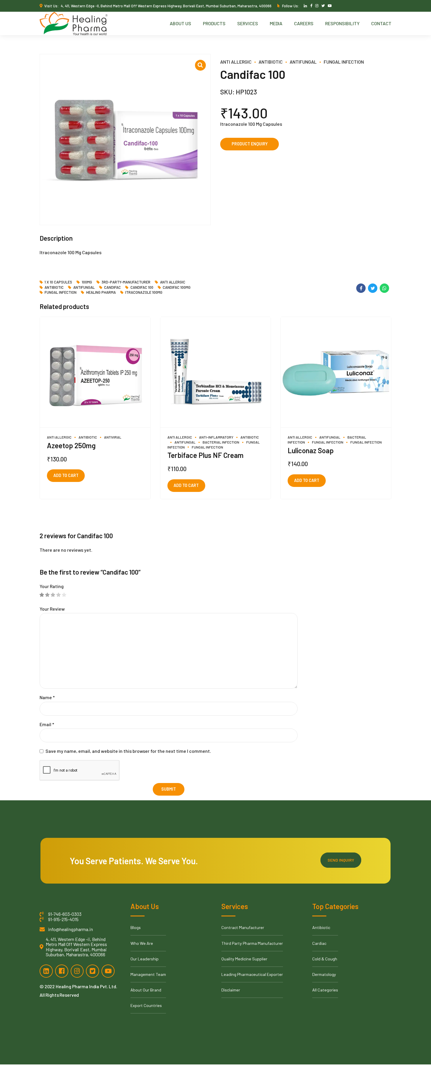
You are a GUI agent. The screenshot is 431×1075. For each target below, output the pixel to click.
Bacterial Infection (221, 442)
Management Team (148, 974)
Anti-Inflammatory (216, 437)
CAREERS (303, 23)
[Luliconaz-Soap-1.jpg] (336, 372)
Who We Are (141, 943)
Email (47, 724)
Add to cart (66, 475)
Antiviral (112, 437)
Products (214, 23)
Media (276, 23)
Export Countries (146, 1005)
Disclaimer (230, 989)
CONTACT (381, 23)
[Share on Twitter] (372, 288)
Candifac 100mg (177, 288)
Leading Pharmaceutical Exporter (252, 974)
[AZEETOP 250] (95, 372)
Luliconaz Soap (311, 450)
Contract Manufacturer (242, 927)
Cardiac (319, 943)
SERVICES (247, 23)
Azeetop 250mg (71, 445)
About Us (180, 23)
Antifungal (303, 61)
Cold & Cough (324, 958)
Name (47, 697)
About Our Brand (145, 989)
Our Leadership (144, 958)
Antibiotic (271, 61)
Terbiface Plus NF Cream (205, 455)
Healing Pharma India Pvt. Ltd (86, 986)
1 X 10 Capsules (58, 282)
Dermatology (324, 974)
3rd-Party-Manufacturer (125, 282)
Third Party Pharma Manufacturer (252, 943)
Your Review (52, 609)
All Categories (325, 989)
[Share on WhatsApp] (384, 288)
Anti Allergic (236, 61)
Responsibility (342, 23)
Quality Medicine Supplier (244, 958)
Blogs (135, 927)
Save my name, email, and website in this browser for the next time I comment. (128, 751)
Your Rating (52, 586)
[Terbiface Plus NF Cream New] (215, 372)
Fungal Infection (344, 61)
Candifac (112, 288)
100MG (87, 282)
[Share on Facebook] (361, 288)
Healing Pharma (101, 293)
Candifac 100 (141, 288)
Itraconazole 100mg (143, 293)
